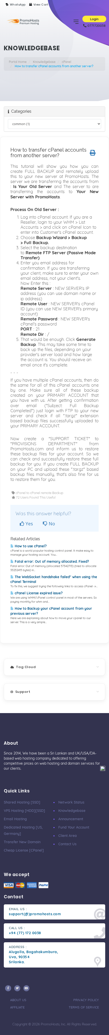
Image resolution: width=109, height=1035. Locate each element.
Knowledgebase (44, 62)
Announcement (70, 819)
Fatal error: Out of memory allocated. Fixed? (51, 561)
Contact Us (67, 844)
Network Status (71, 802)
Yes (28, 524)
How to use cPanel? (30, 546)
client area (67, 835)
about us (18, 1000)
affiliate (17, 1007)
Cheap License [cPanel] (24, 850)
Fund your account (73, 827)
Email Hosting (15, 819)
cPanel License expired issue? (38, 593)
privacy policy (86, 1000)
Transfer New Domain (22, 842)
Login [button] (94, 19)
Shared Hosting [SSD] (22, 802)
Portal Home (18, 62)
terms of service (84, 1007)
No (51, 524)
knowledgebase (71, 810)
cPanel (66, 62)
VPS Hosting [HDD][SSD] (24, 810)
